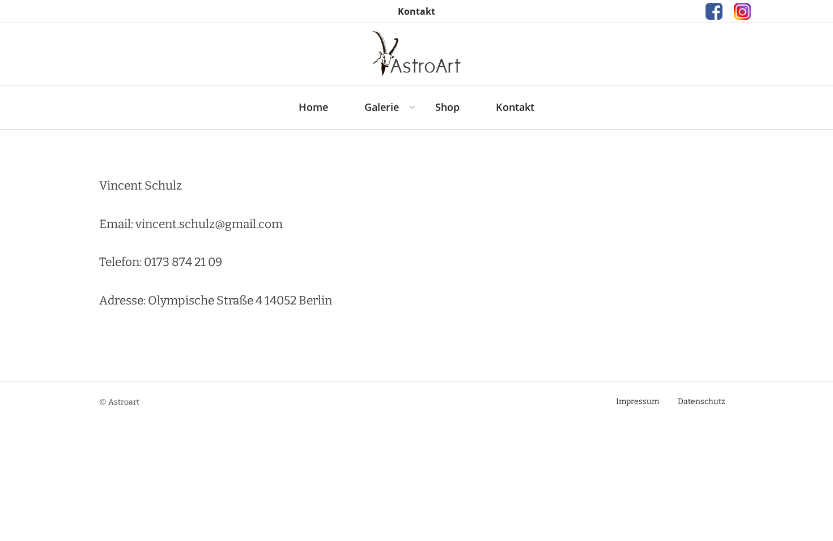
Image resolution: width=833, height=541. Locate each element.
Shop (447, 107)
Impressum (637, 401)
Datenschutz (701, 401)
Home (313, 107)
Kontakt (515, 107)
